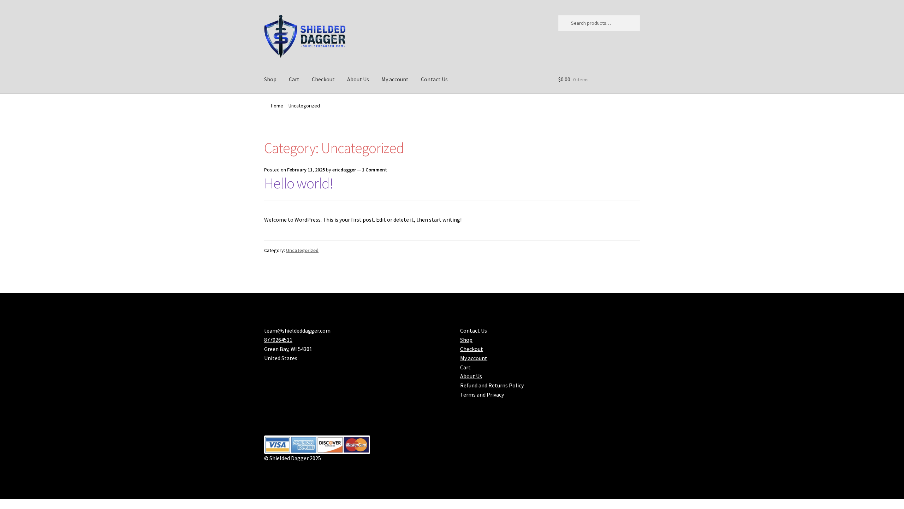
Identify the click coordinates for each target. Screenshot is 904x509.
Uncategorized (302, 250)
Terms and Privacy (482, 394)
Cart (294, 79)
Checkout (323, 79)
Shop (270, 79)
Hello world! (298, 183)
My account (395, 79)
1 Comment (374, 169)
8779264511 (278, 339)
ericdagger (344, 169)
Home (277, 106)
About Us (358, 79)
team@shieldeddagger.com (297, 330)
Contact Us (434, 79)
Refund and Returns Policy (492, 385)
